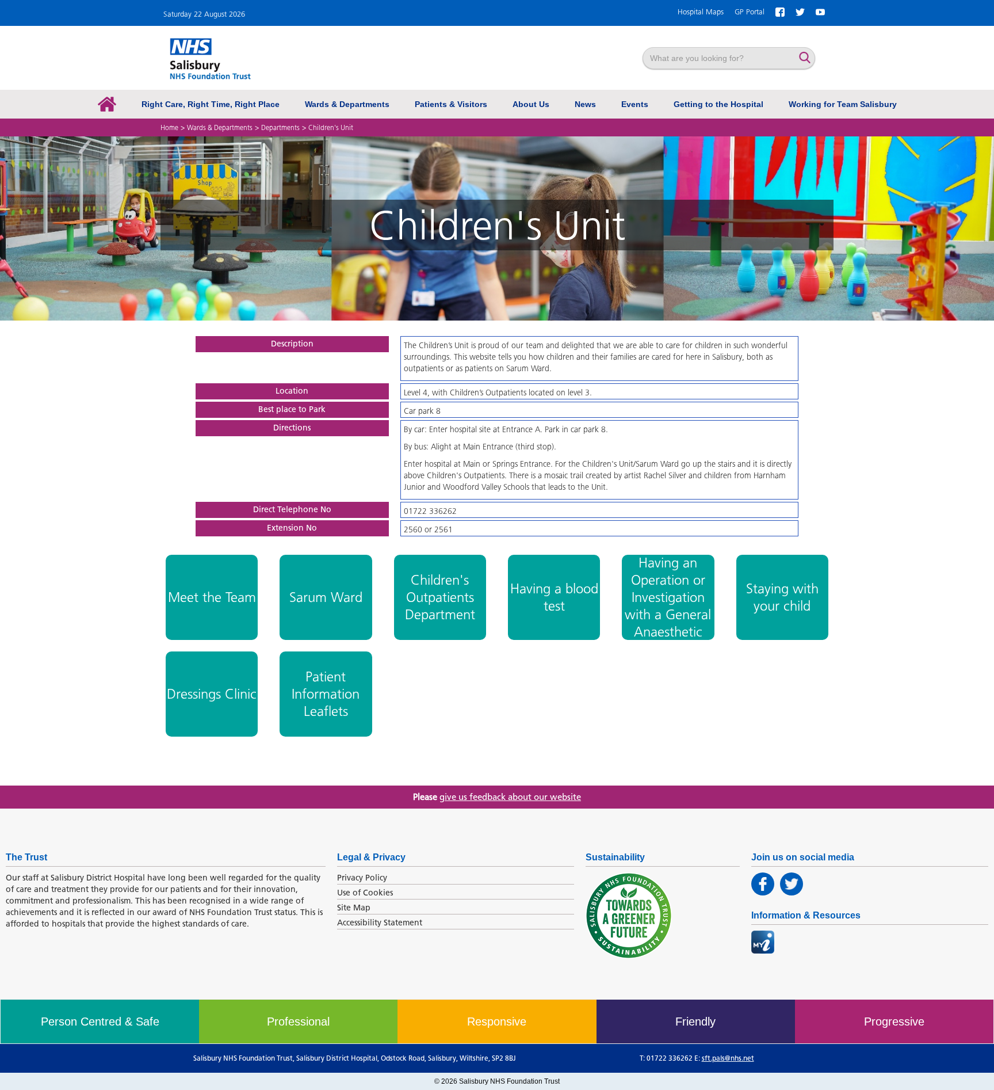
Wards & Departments (347, 104)
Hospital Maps (701, 11)
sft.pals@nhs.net (728, 1058)
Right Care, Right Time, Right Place (211, 104)
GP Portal (749, 11)
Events (634, 104)
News (585, 104)
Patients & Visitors (451, 104)
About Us (531, 104)
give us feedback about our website (510, 797)
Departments (280, 127)
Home (169, 127)
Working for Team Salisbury (843, 104)
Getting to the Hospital (718, 104)
